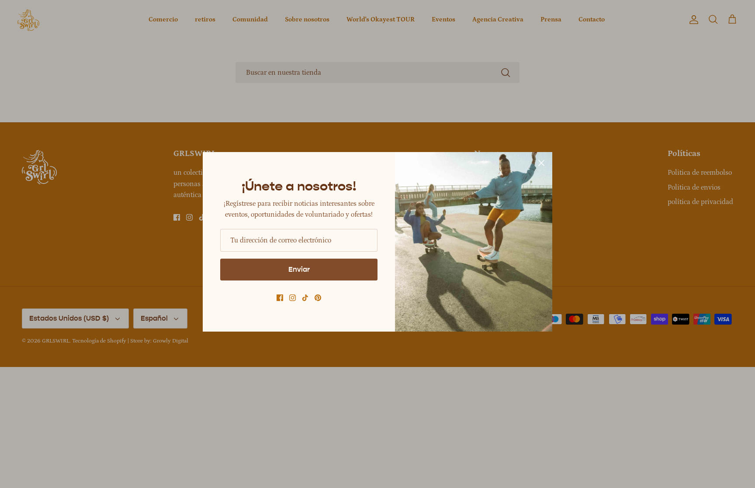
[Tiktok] (305, 297)
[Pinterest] (318, 297)
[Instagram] (292, 297)
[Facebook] (280, 297)
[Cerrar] (541, 163)
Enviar (299, 269)
